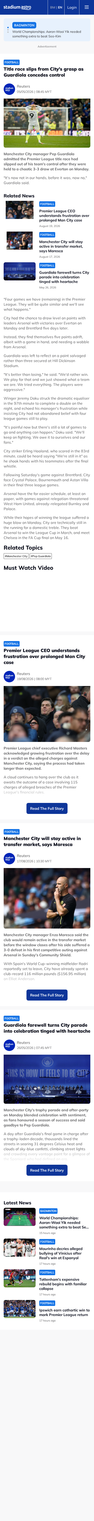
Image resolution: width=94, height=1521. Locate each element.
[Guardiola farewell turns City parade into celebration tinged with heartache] (20, 271)
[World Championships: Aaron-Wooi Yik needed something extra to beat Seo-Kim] (20, 1217)
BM (52, 7)
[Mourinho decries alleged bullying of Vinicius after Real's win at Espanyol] (20, 1248)
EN (60, 7)
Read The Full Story (47, 808)
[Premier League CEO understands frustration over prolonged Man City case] (20, 210)
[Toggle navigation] (86, 7)
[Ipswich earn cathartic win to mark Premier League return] (20, 1309)
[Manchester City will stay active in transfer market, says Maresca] (20, 241)
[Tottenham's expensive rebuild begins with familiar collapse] (20, 1278)
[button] (8, 27)
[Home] (17, 7)
